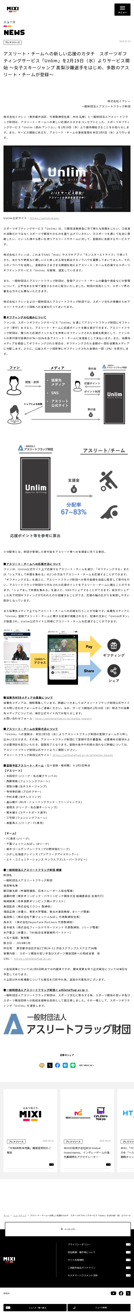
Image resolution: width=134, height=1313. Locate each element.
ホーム (6, 1215)
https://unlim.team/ (45, 218)
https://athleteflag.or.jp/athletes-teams (83, 755)
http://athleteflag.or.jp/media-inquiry (63, 718)
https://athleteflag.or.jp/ (32, 958)
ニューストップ (19, 1215)
